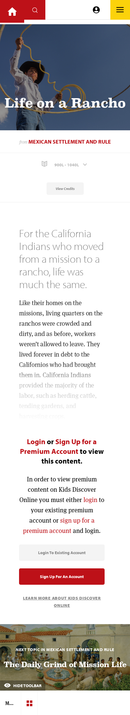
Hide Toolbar (26, 685)
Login (36, 441)
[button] (65, 164)
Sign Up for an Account (62, 576)
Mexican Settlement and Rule (69, 141)
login (90, 500)
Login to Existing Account (62, 552)
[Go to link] (12, 11)
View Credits (65, 188)
